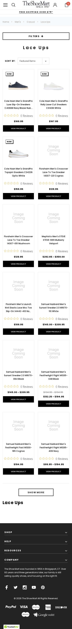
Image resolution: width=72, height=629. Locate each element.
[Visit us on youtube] (34, 587)
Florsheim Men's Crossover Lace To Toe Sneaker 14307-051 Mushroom (18, 240)
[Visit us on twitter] (15, 587)
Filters (34, 36)
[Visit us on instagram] (25, 587)
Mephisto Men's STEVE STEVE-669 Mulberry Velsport (53, 240)
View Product (18, 128)
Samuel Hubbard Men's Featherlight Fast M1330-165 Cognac (18, 447)
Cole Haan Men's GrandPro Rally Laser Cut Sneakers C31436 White (53, 104)
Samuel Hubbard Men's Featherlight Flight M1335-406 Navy (53, 447)
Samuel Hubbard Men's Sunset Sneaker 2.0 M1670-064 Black (18, 375)
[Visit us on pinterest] (43, 587)
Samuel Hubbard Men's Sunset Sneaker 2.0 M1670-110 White (53, 308)
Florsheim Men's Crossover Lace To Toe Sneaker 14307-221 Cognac (53, 172)
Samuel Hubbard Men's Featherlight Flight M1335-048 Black (53, 375)
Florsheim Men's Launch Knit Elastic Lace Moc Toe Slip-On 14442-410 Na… (18, 308)
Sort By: (10, 60)
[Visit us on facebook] (6, 587)
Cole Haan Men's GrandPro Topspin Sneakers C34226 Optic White (18, 172)
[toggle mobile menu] (5, 5)
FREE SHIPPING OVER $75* (36, 12)
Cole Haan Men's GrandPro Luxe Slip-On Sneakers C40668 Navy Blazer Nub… (18, 104)
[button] (66, 5)
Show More (36, 492)
